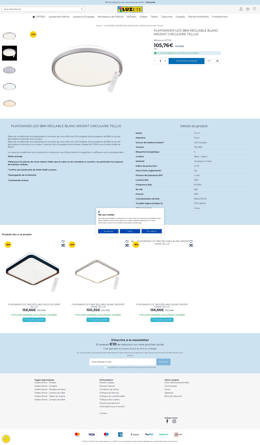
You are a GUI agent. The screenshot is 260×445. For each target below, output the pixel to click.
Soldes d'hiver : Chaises (45, 382)
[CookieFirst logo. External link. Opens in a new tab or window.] (99, 212)
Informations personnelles (177, 382)
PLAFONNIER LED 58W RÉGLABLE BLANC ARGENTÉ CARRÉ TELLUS (98, 305)
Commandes (171, 386)
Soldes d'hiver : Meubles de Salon (50, 389)
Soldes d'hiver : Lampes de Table (50, 393)
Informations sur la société (112, 406)
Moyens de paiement (110, 403)
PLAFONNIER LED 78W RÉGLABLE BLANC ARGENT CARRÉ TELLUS (162, 305)
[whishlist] (254, 9)
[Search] (82, 9)
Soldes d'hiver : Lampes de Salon (50, 399)
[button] (6, 439)
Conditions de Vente (109, 389)
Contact (103, 413)
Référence (159, 40)
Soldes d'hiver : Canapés (46, 386)
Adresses (169, 393)
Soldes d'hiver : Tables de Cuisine (50, 396)
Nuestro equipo (107, 382)
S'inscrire (150, 2)
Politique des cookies (110, 399)
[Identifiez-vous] (241, 9)
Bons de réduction (173, 396)
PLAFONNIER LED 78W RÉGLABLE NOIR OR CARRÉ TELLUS (34, 305)
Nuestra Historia (107, 386)
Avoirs (167, 389)
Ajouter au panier (186, 61)
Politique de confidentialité (112, 396)
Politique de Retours (109, 393)
